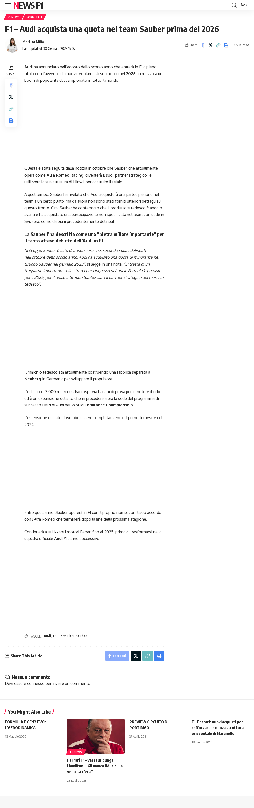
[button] (9, 5)
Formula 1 (34, 17)
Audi (47, 636)
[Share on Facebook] (202, 45)
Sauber (81, 636)
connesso (36, 683)
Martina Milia (33, 41)
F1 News (14, 17)
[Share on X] (210, 45)
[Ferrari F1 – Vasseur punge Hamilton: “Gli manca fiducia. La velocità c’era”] (96, 736)
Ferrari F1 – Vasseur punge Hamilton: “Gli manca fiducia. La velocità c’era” (95, 766)
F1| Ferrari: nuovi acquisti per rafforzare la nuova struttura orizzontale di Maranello (218, 727)
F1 (54, 636)
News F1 (28, 5)
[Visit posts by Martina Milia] (12, 45)
